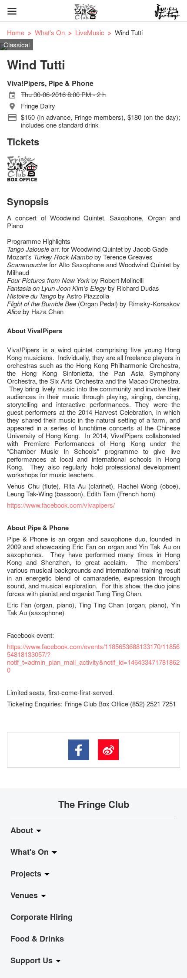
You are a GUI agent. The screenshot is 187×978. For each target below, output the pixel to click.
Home (15, 32)
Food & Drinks (37, 938)
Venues (25, 895)
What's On (50, 32)
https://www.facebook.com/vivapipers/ (61, 504)
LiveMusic (89, 32)
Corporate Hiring (41, 916)
